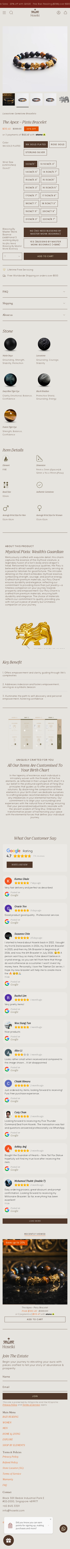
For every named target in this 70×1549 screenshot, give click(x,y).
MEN (5, 1428)
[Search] (11, 12)
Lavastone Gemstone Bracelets (19, 113)
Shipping (8, 303)
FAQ (5, 291)
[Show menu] (4, 12)
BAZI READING (11, 1416)
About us (8, 315)
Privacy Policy (10, 1404)
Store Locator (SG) (13, 1468)
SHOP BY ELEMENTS (14, 1445)
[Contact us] (63, 1529)
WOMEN (7, 1422)
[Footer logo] (9, 1343)
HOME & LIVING (11, 1433)
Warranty (8, 1479)
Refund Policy (10, 1462)
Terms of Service (31, 1404)
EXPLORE (8, 1439)
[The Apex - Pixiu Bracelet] (35, 1271)
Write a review (20, 864)
